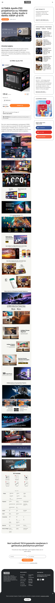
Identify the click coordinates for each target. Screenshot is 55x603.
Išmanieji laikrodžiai (31, 580)
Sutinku (27, 599)
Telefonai (22, 582)
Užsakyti (19, 105)
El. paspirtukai (23, 585)
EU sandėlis (22, 574)
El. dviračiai (22, 584)
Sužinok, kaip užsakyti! (7, 113)
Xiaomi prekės (23, 579)
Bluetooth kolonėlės (31, 582)
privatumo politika (33, 563)
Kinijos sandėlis (22, 577)
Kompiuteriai (31, 577)
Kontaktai (40, 572)
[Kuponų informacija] (7, 97)
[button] (27, 94)
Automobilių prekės (31, 575)
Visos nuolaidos (31, 585)
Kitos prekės (22, 580)
